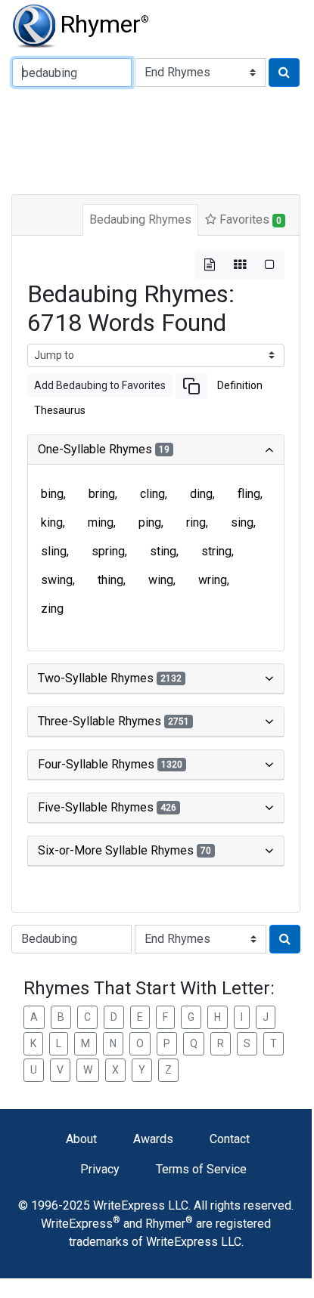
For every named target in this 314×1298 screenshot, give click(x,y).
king (52, 522)
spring (108, 551)
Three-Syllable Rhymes (113, 721)
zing (52, 608)
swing (57, 580)
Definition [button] (240, 385)
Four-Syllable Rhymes (110, 764)
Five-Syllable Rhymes (107, 807)
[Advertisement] (162, 139)
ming (100, 522)
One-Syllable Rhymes (103, 449)
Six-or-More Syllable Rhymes (124, 850)
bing (52, 494)
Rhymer (104, 24)
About (81, 1139)
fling (249, 494)
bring (102, 494)
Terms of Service (201, 1169)
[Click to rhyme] (284, 72)
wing (160, 580)
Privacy (100, 1169)
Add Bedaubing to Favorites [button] (100, 385)
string (216, 551)
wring (212, 580)
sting (163, 551)
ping (149, 522)
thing (110, 580)
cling (152, 494)
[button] (191, 386)
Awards (153, 1139)
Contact (230, 1139)
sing (242, 522)
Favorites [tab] (248, 219)
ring (196, 522)
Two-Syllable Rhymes (110, 678)
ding (201, 494)
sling (54, 551)
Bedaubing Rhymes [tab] (140, 219)
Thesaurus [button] (59, 410)
